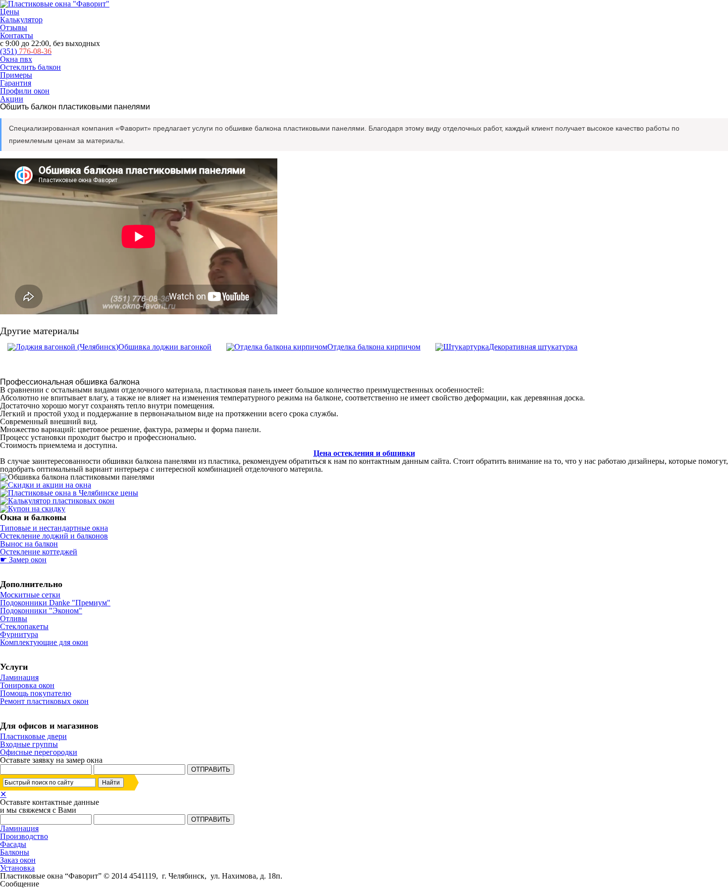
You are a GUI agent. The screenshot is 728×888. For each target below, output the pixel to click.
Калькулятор (21, 19)
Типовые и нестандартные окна (54, 528)
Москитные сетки (30, 595)
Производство (24, 836)
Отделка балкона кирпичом (373, 347)
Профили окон (25, 91)
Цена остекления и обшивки (364, 453)
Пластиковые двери (33, 736)
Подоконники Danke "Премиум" (55, 602)
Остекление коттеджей (38, 551)
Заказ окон (18, 860)
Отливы (13, 618)
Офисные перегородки (38, 752)
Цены (9, 11)
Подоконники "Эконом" (41, 610)
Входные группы (29, 744)
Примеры (16, 75)
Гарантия (15, 83)
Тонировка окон (27, 685)
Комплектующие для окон (44, 642)
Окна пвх (16, 59)
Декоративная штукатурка (533, 347)
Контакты (16, 35)
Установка (17, 868)
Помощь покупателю (35, 693)
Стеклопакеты (24, 626)
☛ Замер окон (23, 559)
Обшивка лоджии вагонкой (164, 347)
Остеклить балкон (30, 67)
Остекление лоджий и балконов (54, 536)
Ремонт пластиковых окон (44, 701)
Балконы (14, 852)
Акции (11, 99)
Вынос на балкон (29, 544)
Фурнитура (19, 634)
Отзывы (13, 27)
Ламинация (19, 677)
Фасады (13, 844)
